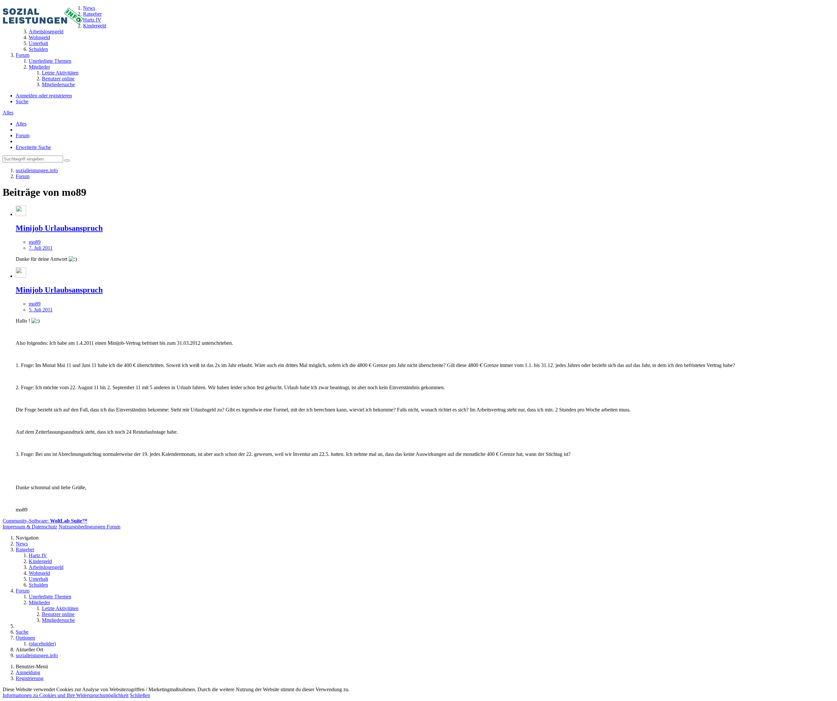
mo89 (35, 242)
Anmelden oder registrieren (44, 95)
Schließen (140, 695)
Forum (22, 135)
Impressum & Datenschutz (30, 526)
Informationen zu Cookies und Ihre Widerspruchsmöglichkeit (65, 695)
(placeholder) (42, 643)
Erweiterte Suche (33, 147)
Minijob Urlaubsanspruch (59, 228)
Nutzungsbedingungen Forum (89, 526)
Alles (8, 112)
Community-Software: (45, 521)
